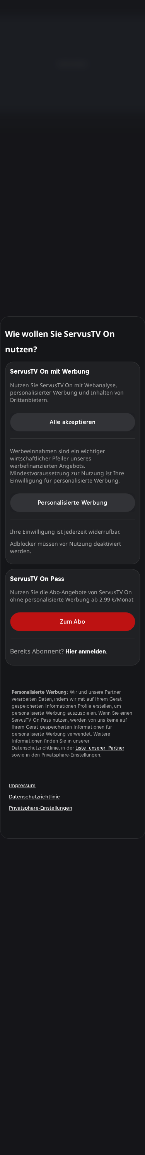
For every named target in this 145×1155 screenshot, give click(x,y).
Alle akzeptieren (72, 422)
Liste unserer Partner (99, 748)
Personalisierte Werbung (72, 502)
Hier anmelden (85, 651)
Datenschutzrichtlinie (34, 797)
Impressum (22, 785)
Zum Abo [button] (72, 621)
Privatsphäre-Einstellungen (40, 808)
